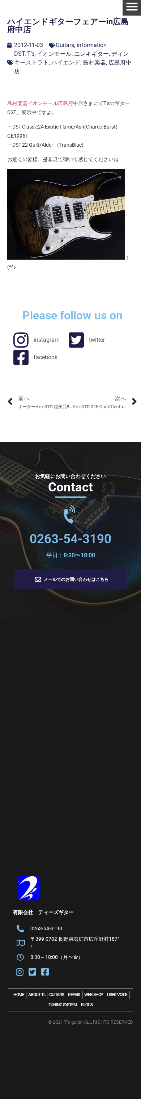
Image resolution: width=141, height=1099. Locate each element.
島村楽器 (94, 62)
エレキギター (91, 53)
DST (19, 53)
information (92, 45)
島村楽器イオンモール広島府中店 (45, 103)
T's (30, 53)
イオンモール (54, 53)
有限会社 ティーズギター (43, 912)
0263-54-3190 (70, 539)
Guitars (65, 45)
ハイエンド (65, 62)
